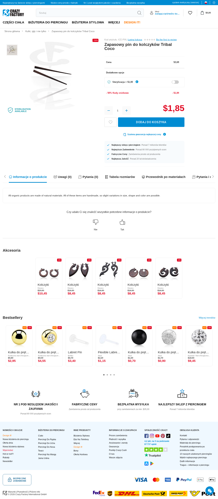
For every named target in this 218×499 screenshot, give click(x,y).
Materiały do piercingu (190, 443)
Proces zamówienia (118, 435)
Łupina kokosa (135, 39)
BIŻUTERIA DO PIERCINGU (48, 22)
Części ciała (13, 22)
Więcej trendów (207, 317)
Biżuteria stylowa (88, 22)
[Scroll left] (213, 176)
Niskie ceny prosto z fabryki (64, 3)
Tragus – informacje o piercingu (194, 465)
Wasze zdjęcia (115, 457)
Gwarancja (114, 446)
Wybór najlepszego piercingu (193, 457)
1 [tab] (104, 375)
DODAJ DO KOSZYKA (151, 122)
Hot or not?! (8, 454)
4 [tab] (114, 375)
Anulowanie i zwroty (118, 443)
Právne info (34, 492)
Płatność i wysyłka (117, 439)
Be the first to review (166, 39)
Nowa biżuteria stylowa (13, 446)
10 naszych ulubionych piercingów (196, 454)
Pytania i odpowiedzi (189, 439)
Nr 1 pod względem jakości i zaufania (102, 3)
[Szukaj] (139, 13)
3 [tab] (110, 375)
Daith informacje (187, 461)
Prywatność (22, 492)
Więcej (114, 22)
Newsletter (8, 461)
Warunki (12, 492)
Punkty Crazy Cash (118, 450)
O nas (111, 454)
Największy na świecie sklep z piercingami (24, 3)
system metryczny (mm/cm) (185, 2)
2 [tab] (107, 375)
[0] (190, 12)
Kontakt (183, 435)
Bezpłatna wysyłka (136, 3)
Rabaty (6, 457)
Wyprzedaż (8, 450)
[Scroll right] (5, 176)
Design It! (132, 22)
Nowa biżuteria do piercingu (16, 439)
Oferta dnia (8, 443)
